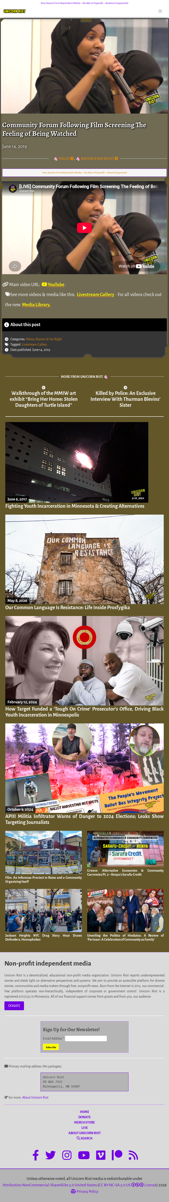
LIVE (84, 1128)
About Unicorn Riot (35, 1097)
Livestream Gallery (95, 294)
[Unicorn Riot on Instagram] (67, 1156)
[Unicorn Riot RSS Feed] (133, 1156)
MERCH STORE (84, 1122)
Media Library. (36, 304)
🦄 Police (62, 158)
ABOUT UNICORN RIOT (84, 1133)
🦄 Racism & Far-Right (95, 158)
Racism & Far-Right (49, 339)
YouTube (55, 284)
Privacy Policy (87, 1191)
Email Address (53, 1038)
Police (30, 339)
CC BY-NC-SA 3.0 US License (127, 1185)
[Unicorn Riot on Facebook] (35, 1156)
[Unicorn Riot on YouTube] (84, 1156)
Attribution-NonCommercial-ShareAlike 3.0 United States (50, 1185)
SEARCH (86, 1138)
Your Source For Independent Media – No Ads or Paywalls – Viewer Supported (84, 172)
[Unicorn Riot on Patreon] (117, 1156)
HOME (84, 1112)
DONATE (14, 1006)
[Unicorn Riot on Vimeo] (101, 1156)
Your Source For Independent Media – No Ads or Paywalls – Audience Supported (84, 3)
